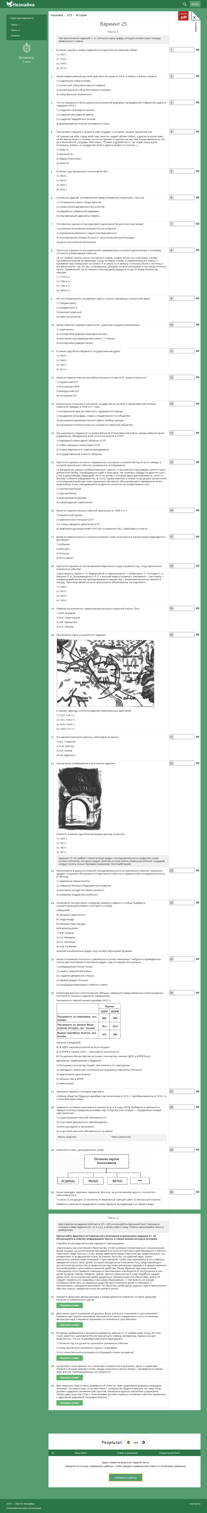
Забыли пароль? (168, 85)
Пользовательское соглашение (23, 1507)
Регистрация (168, 88)
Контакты (195, 1503)
